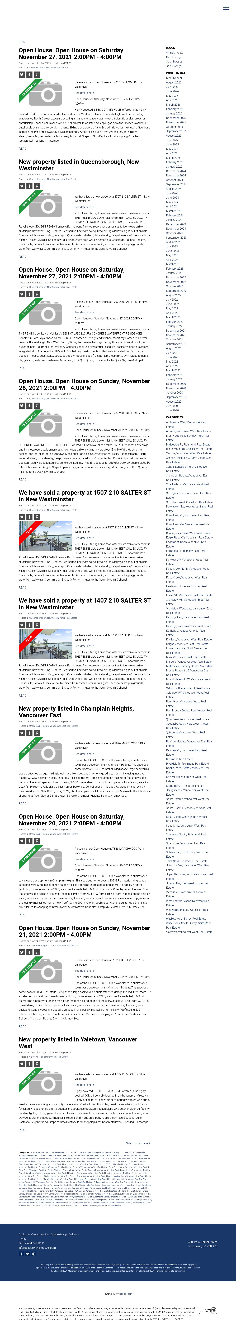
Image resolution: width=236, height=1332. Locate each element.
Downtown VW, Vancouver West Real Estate (43, 1164)
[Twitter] (27, 1253)
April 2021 (172, 366)
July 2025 (172, 140)
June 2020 (172, 410)
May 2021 (172, 362)
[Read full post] (45, 95)
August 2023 (173, 242)
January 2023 (174, 273)
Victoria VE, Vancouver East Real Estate (61, 1202)
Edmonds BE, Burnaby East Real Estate (55, 1167)
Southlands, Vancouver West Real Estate (42, 1197)
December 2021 (176, 331)
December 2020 (176, 384)
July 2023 (172, 246)
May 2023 (172, 255)
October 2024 (174, 180)
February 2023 (174, 269)
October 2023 (174, 233)
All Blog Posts (174, 53)
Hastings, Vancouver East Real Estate (121, 1173)
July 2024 (172, 193)
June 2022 (172, 304)
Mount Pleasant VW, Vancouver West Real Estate (39, 1182)
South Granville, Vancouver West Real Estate (99, 1194)
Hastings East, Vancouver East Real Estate (86, 1173)
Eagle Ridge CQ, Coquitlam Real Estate (111, 1164)
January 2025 (174, 167)
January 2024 (174, 220)
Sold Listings (173, 66)
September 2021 (176, 344)
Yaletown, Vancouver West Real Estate (48, 67)
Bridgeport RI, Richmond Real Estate (188, 445)
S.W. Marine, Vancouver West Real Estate (92, 1191)
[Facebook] (21, 1253)
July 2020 (172, 406)
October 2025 (174, 127)
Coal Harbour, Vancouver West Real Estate (118, 1158)
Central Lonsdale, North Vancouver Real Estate (38, 1158)
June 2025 (172, 144)
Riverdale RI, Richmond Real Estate (187, 764)
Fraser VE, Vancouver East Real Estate (104, 1170)
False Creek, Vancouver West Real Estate (36, 1170)
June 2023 (172, 251)
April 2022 (172, 313)
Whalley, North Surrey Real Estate (33, 1205)
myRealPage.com (123, 1293)
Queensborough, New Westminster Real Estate (53, 179)
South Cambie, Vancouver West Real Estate (62, 1194)
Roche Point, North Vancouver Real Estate (56, 1191)
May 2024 (172, 202)
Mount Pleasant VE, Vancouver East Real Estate (128, 1179)
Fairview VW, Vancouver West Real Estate (90, 1167)
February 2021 (174, 375)
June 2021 (172, 357)
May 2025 (172, 149)
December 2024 (176, 171)
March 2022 (173, 317)
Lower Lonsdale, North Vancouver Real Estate (126, 1176)
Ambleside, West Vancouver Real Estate (48, 1152)
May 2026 (172, 96)
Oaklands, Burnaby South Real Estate (77, 1182)
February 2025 (174, 162)
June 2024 (172, 198)
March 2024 (173, 211)
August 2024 (173, 189)
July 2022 (172, 300)
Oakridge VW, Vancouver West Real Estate (111, 1182)
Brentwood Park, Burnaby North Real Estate (116, 1152)
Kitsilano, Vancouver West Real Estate (59, 1176)
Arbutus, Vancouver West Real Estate (81, 1152)
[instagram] (33, 1253)
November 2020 (176, 388)
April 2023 (172, 260)
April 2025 (172, 153)
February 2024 (174, 215)
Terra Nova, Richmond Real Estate (49, 1200)
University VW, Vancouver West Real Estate (83, 1200)
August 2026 (173, 83)
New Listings (173, 57)
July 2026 (172, 87)
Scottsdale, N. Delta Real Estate (123, 1191)
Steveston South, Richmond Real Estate (76, 1197)
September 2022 (176, 291)
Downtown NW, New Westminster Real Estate (96, 1161)
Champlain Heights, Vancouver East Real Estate (53, 726)
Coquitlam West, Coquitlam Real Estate (59, 1161)
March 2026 (173, 105)
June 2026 (172, 91)
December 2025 (176, 118)
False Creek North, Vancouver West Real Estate (128, 1167)
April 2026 (172, 100)
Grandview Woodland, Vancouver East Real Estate (46, 1173)
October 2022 (174, 286)
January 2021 (174, 379)
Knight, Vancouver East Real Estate (91, 1176)
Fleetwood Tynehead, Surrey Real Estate (70, 1170)
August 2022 (173, 295)
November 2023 (176, 229)
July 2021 (172, 353)
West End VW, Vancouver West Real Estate (97, 1202)
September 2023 (176, 238)
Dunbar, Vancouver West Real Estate (78, 1164)
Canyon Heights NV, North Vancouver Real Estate (126, 1155)
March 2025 (173, 158)
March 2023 (173, 264)
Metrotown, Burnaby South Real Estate (91, 1179)
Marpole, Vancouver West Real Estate (58, 1179)
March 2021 (173, 370)
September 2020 (176, 397)
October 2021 (174, 339)
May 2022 (172, 308)
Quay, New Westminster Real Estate (85, 1185)
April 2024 (172, 206)
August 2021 (173, 348)
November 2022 (176, 282)
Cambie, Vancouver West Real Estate (89, 1155)
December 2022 (176, 277)
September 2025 (176, 131)
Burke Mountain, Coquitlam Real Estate (55, 1155)
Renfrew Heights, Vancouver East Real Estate (62, 1188)
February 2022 (174, 322)
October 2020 (174, 393)
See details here (84, 93)
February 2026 (174, 109)
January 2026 (174, 114)
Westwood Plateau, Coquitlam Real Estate (133, 1202)
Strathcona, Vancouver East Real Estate (110, 1197)
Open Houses (174, 62)
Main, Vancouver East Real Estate (186, 657)
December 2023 (176, 224)
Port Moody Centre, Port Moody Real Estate (51, 1185)
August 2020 (173, 402)
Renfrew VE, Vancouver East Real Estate (99, 1188)
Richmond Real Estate (126, 1188)
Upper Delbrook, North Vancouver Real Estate (121, 1200)
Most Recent (174, 78)
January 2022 (174, 326)
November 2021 (176, 335)
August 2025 (173, 136)
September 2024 (176, 184)
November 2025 (176, 122)
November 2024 (176, 175)
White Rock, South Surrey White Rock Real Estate (68, 1205)
